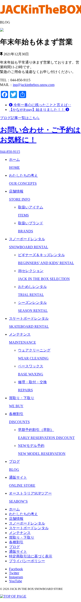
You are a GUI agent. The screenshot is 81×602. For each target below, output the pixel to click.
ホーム (14, 509)
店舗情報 (16, 519)
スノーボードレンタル (27, 523)
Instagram (16, 577)
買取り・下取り (21, 537)
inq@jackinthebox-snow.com (33, 85)
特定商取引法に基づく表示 (30, 556)
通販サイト (18, 551)
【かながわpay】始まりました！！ (37, 109)
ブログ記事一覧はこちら (20, 118)
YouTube (15, 581)
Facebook (16, 569)
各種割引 (16, 542)
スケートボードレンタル (29, 528)
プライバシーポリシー (27, 561)
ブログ (14, 547)
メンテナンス (20, 533)
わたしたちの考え (23, 514)
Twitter (14, 573)
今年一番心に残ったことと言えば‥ (42, 105)
